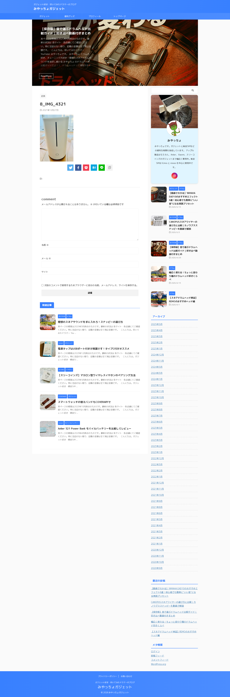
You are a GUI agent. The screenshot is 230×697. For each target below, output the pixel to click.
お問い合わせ (126, 676)
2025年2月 (156, 342)
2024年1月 (156, 379)
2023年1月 (156, 452)
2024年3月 (156, 372)
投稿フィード (157, 655)
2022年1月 (156, 476)
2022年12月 (157, 458)
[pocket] (86, 167)
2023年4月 (156, 433)
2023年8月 (156, 409)
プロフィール (95, 16)
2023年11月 (157, 391)
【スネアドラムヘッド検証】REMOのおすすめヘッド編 (173, 633)
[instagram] (174, 176)
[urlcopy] (109, 167)
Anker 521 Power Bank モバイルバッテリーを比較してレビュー (94, 428)
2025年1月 (156, 348)
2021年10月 (157, 494)
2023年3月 (156, 440)
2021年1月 (156, 543)
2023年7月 (156, 415)
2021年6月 (156, 513)
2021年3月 (156, 531)
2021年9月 (156, 501)
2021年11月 (157, 488)
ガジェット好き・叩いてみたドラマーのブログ (115, 682)
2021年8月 (156, 507)
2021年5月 (156, 519)
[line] (102, 167)
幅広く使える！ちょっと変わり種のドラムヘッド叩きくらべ (183, 276)
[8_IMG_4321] (94, 167)
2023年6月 (156, 421)
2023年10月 (157, 397)
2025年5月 (156, 324)
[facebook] (78, 167)
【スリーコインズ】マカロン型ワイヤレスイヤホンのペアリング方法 (96, 375)
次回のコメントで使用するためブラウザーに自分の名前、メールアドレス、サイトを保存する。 (91, 285)
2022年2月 (156, 470)
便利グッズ (69, 16)
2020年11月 (157, 555)
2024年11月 (157, 360)
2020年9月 (156, 568)
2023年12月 (157, 385)
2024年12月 (157, 354)
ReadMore (46, 76)
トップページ (120, 16)
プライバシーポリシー (107, 676)
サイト (44, 271)
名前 (45, 244)
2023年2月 (156, 446)
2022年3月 (156, 464)
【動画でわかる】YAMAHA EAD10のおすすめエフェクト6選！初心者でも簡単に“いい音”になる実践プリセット (174, 592)
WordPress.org (158, 664)
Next (195, 50)
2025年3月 (156, 336)
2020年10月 (157, 562)
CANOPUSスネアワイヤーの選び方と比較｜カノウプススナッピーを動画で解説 (183, 225)
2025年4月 (156, 330)
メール (46, 258)
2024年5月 (156, 366)
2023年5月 (156, 427)
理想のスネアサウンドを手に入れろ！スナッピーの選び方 (90, 322)
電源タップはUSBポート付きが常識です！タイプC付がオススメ (93, 348)
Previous (35, 50)
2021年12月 (157, 482)
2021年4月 (156, 525)
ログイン (155, 651)
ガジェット (44, 16)
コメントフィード (160, 659)
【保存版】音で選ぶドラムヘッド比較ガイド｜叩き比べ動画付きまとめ (66, 31)
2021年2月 (156, 537)
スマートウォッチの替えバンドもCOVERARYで (84, 402)
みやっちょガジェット (49, 8)
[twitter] (70, 167)
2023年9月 (156, 403)
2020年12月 (157, 549)
